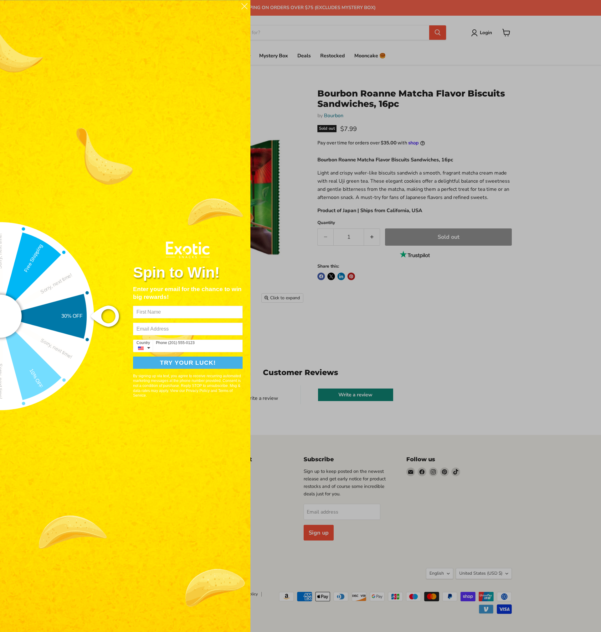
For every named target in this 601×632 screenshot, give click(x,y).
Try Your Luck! (188, 362)
